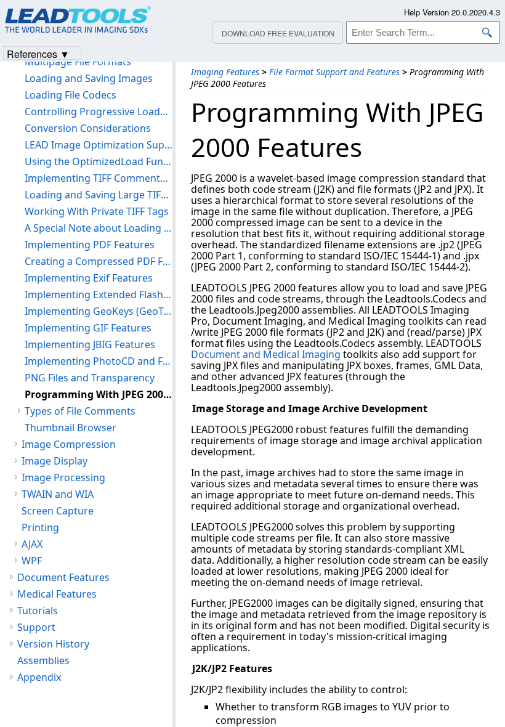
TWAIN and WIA (58, 494)
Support (36, 627)
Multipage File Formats (78, 61)
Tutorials (37, 610)
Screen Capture (58, 511)
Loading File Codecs (70, 95)
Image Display (54, 461)
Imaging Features (225, 72)
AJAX (32, 544)
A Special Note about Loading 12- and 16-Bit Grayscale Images (98, 228)
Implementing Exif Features (89, 278)
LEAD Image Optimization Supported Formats (98, 145)
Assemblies (43, 660)
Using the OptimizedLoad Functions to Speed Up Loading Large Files (98, 161)
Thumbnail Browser (70, 427)
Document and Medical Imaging (266, 354)
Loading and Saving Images (89, 78)
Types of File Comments (80, 411)
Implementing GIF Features (88, 328)
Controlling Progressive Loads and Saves (98, 111)
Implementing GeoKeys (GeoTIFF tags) (98, 311)
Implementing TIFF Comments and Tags (98, 178)
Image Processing (63, 477)
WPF (32, 560)
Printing (40, 527)
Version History (53, 644)
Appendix (39, 677)
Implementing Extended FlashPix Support (98, 294)
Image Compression (69, 444)
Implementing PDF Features (90, 244)
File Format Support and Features (334, 72)
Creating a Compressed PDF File (98, 261)
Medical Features (57, 594)
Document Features (63, 577)
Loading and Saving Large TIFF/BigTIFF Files (98, 194)
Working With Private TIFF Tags (97, 211)
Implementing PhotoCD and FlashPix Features (98, 361)
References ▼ (38, 53)
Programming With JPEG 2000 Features (98, 394)
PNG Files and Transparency (90, 377)
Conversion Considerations (88, 128)
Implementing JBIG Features (90, 344)
